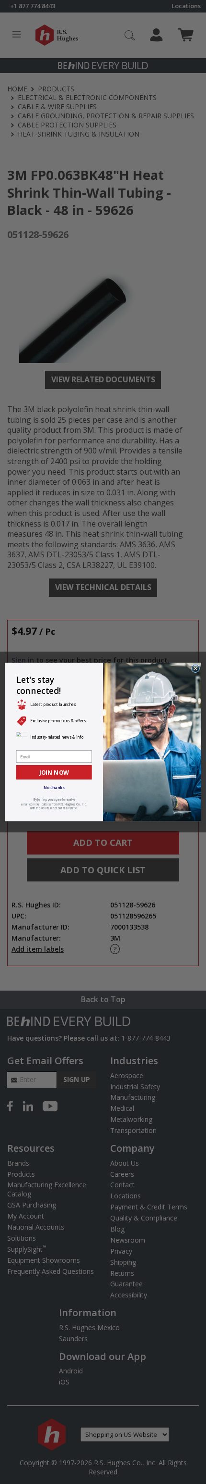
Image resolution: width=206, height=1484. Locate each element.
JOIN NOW (54, 772)
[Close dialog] (195, 668)
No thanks (54, 788)
